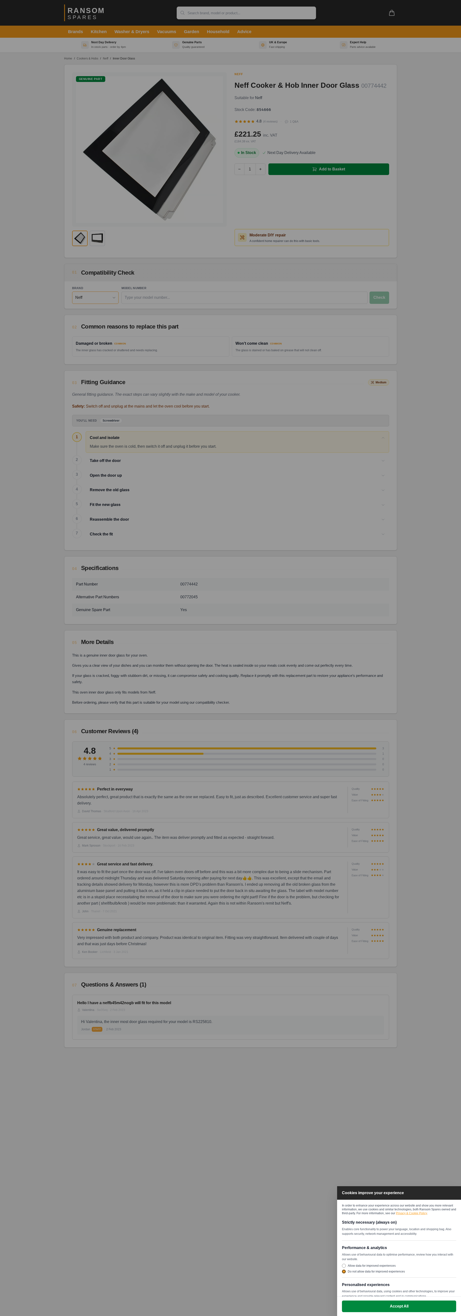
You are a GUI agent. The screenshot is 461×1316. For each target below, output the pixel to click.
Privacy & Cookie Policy (411, 1213)
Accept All (399, 1306)
